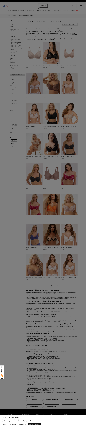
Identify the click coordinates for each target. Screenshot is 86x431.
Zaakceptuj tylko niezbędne (9, 424)
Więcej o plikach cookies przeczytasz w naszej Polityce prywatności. (14, 421)
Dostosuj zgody (22, 424)
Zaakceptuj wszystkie (34, 424)
